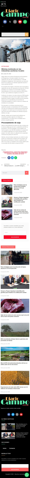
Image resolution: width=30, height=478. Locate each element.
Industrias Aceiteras (11, 153)
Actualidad (5, 66)
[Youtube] (20, 22)
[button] (2, 26)
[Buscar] (27, 34)
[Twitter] (12, 414)
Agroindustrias (8, 151)
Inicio (4, 448)
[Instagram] (15, 22)
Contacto (12, 448)
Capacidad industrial (21, 151)
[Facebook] (5, 22)
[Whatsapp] (25, 22)
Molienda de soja (18, 154)
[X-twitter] (10, 22)
